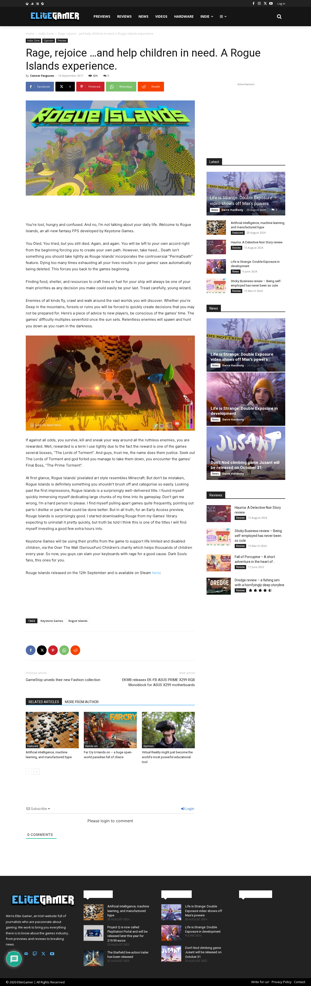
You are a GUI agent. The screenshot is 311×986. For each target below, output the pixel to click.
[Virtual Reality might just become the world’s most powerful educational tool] (168, 730)
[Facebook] (253, 3)
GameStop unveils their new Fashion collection (63, 680)
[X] (265, 3)
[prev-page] (29, 772)
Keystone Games (52, 621)
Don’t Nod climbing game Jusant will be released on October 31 (245, 465)
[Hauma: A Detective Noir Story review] (216, 247)
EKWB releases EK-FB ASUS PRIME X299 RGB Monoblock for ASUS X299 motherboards (158, 682)
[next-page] (37, 772)
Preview (62, 40)
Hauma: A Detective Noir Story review (257, 242)
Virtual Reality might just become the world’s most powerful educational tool (167, 757)
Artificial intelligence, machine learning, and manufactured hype (128, 910)
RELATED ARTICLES (44, 702)
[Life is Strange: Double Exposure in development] (216, 266)
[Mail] (26, 954)
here (156, 572)
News (214, 210)
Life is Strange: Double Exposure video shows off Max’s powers (242, 357)
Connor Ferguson (42, 75)
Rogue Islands (78, 621)
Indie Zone (46, 34)
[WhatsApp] (64, 650)
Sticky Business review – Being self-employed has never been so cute (258, 535)
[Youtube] (271, 3)
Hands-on (91, 746)
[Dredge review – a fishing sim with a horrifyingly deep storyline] (219, 586)
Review (236, 247)
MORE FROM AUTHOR (82, 702)
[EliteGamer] (54, 16)
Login (189, 808)
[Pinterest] (53, 650)
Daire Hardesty (232, 210)
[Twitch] (35, 954)
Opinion (48, 40)
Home (30, 34)
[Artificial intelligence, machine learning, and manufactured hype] (52, 730)
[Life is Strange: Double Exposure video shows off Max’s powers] (246, 193)
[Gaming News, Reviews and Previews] (39, 900)
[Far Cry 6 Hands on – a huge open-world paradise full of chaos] (110, 730)
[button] (279, 16)
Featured (32, 746)
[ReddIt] (75, 650)
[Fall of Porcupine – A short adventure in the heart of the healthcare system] (219, 562)
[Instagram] (259, 3)
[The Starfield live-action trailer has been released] (94, 958)
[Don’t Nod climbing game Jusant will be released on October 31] (246, 453)
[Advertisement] (110, 209)
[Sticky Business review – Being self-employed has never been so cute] (216, 286)
